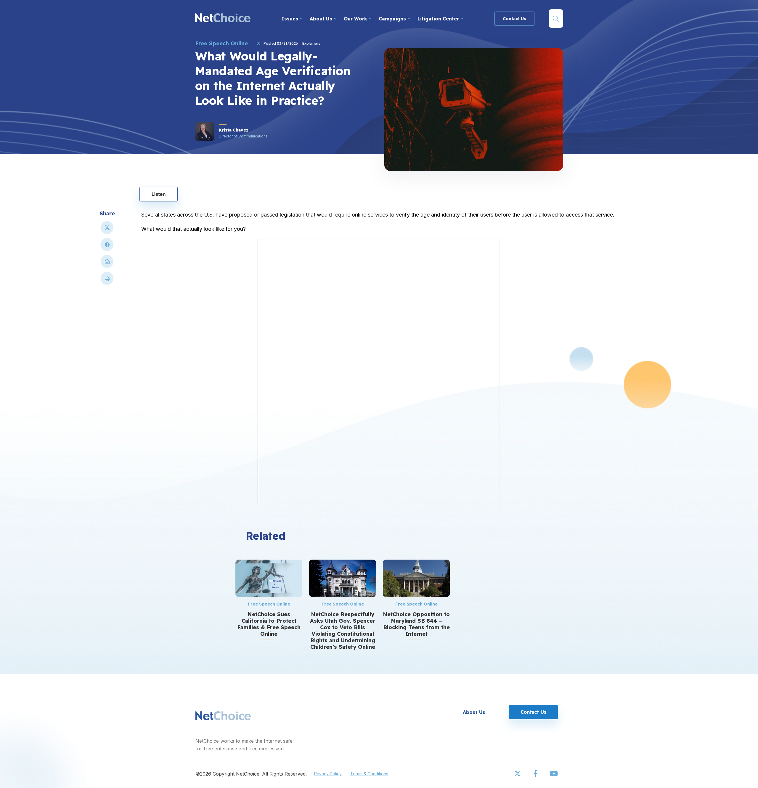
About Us (322, 19)
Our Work (356, 19)
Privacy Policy (328, 773)
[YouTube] (554, 774)
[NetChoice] (222, 18)
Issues (291, 19)
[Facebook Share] (107, 246)
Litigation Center (438, 19)
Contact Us (514, 18)
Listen (159, 194)
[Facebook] (536, 774)
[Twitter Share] (107, 230)
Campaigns (393, 19)
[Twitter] (518, 774)
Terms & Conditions (369, 773)
